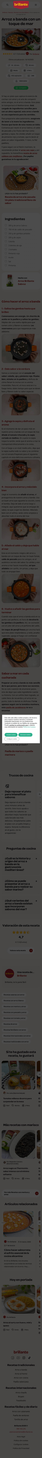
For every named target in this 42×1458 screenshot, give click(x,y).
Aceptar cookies (11, 734)
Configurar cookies (12, 739)
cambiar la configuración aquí (18, 725)
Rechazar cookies (25, 734)
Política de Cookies (29, 727)
